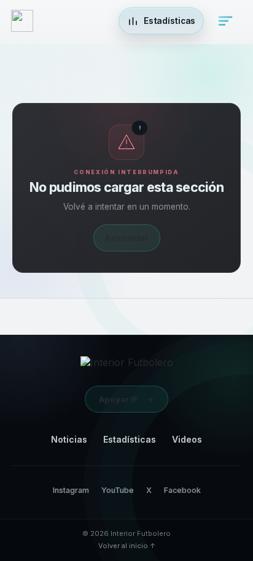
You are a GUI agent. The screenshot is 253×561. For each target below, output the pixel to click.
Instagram (71, 490)
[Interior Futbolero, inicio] (126, 365)
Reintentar (127, 238)
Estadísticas (129, 439)
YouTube (117, 490)
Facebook (182, 490)
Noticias (69, 439)
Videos (187, 439)
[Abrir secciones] (225, 20)
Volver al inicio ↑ (126, 545)
